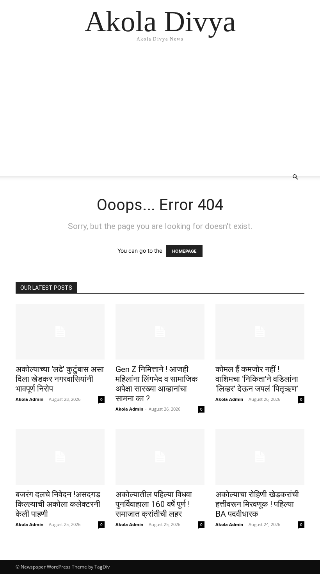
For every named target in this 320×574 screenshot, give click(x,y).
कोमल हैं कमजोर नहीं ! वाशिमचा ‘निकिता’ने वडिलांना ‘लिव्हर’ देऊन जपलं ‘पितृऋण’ (256, 379)
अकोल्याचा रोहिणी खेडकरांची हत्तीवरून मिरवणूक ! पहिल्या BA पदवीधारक (257, 504)
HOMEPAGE (184, 251)
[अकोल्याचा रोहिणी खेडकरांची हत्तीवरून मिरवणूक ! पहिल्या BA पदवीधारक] (259, 457)
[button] (295, 177)
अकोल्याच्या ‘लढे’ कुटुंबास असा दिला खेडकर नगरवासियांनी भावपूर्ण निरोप (60, 379)
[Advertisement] (160, 109)
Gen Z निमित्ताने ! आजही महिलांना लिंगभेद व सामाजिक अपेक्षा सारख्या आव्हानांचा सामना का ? (157, 384)
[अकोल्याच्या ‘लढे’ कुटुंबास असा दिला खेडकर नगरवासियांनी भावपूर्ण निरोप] (60, 332)
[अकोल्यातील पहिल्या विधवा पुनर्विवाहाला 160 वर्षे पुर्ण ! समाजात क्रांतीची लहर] (160, 457)
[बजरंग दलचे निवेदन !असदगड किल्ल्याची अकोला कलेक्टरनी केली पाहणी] (60, 457)
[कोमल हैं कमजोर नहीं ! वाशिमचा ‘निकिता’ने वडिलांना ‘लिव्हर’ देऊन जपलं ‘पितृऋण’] (259, 332)
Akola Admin (29, 399)
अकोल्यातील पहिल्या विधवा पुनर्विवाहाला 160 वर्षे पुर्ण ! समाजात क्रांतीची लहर (154, 504)
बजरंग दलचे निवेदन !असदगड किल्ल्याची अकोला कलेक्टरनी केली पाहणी (58, 504)
